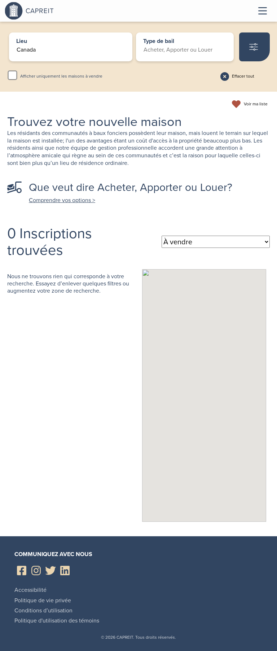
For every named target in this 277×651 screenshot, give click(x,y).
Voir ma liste (256, 104)
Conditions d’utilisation (43, 610)
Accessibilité (30, 590)
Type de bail (158, 41)
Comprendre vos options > (62, 200)
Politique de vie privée (42, 600)
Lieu (21, 41)
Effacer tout (243, 76)
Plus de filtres (254, 46)
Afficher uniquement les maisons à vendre (61, 76)
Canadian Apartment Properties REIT (48, 11)
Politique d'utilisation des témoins (56, 620)
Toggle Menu (262, 11)
